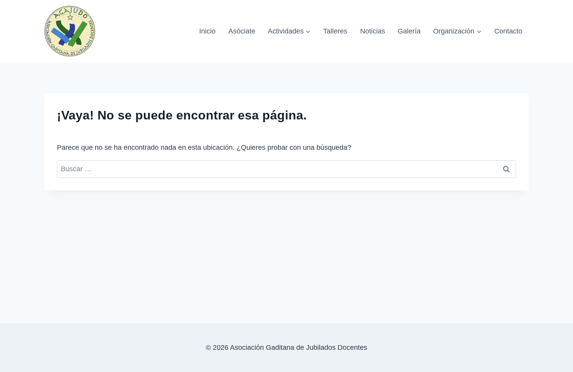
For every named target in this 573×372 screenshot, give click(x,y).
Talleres (335, 31)
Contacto (508, 31)
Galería (409, 31)
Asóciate (241, 31)
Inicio (207, 31)
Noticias (372, 31)
